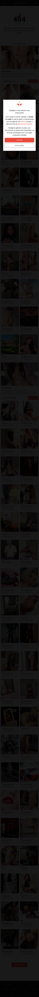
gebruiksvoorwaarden (25, 124)
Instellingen (19, 145)
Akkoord (19, 140)
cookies (23, 122)
